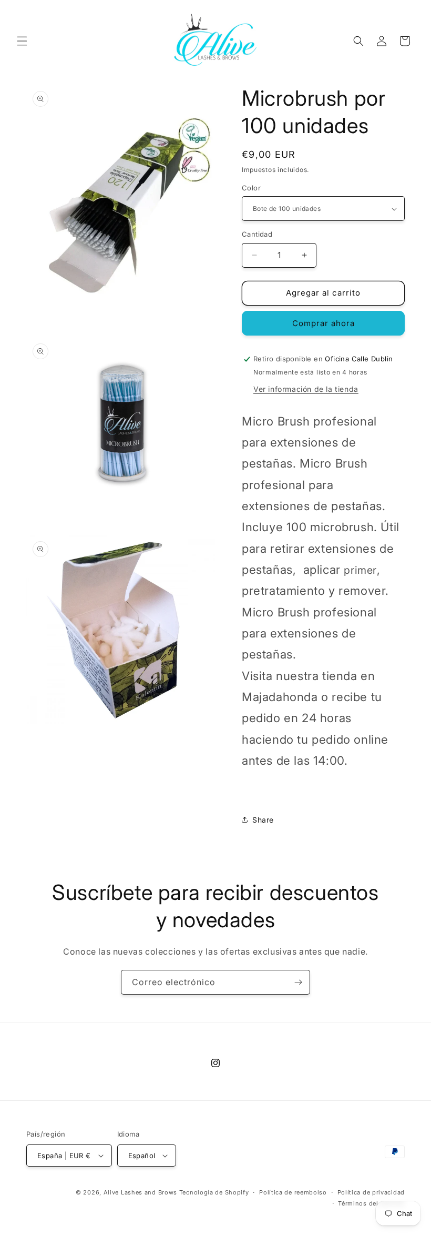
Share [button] (263, 819)
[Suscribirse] (298, 982)
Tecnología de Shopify (214, 1192)
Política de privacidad (371, 1192)
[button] (22, 41)
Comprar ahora (323, 323)
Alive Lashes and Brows (140, 1192)
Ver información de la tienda (305, 388)
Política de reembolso (293, 1192)
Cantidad (257, 234)
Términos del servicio (371, 1203)
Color (251, 188)
